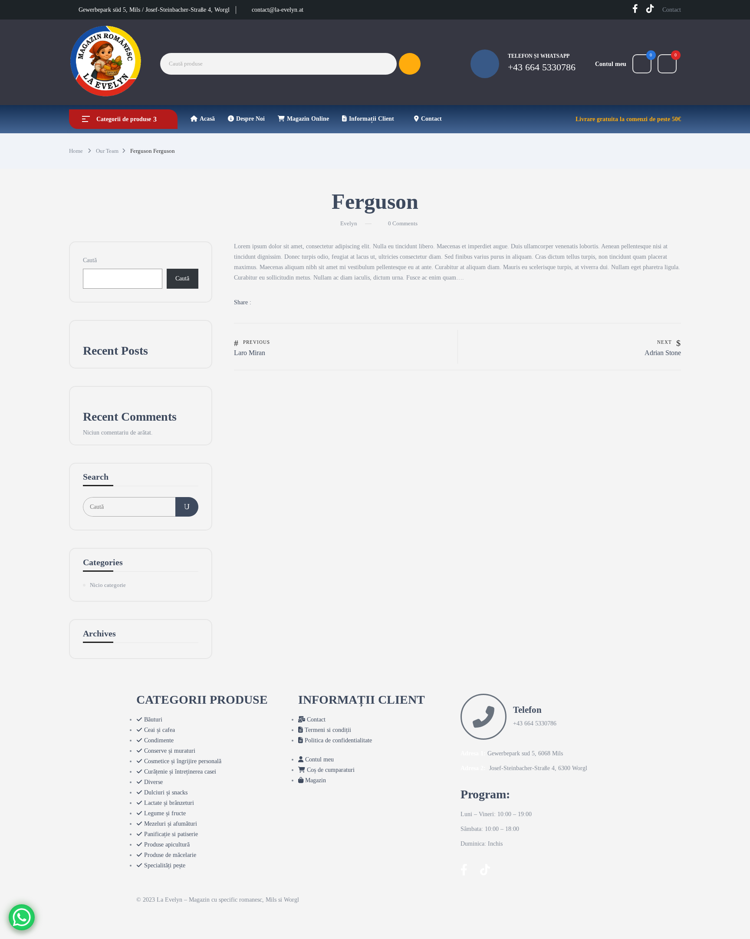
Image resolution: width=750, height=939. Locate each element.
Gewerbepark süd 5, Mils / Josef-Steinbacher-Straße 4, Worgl (154, 10)
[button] (667, 63)
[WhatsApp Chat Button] (22, 917)
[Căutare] (186, 507)
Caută (90, 260)
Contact (671, 10)
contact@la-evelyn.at (277, 10)
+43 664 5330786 (542, 67)
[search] (410, 64)
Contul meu (610, 64)
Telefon (527, 710)
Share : (242, 302)
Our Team (107, 151)
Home (76, 151)
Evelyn (348, 223)
